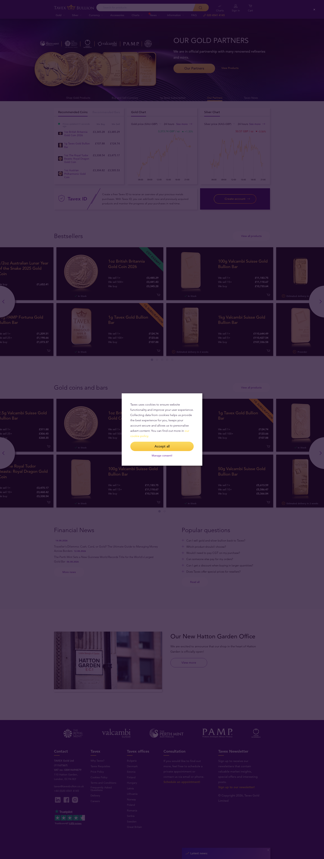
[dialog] (162, 429)
